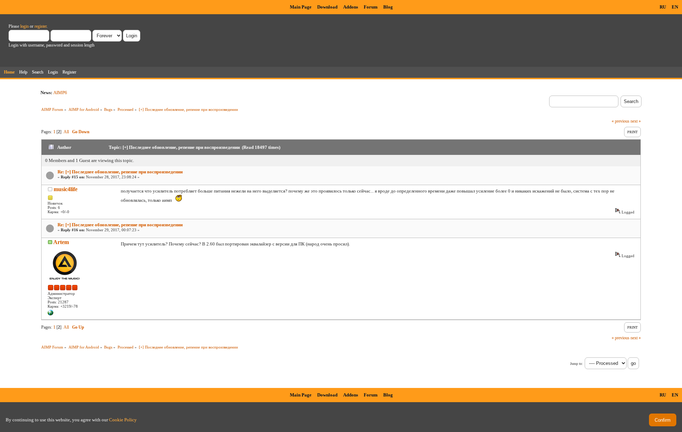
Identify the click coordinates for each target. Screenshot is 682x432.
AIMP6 (60, 92)
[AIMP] (50, 314)
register (40, 26)
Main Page (301, 7)
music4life (65, 189)
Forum (371, 7)
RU (663, 7)
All (66, 131)
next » (635, 121)
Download (327, 7)
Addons (350, 7)
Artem (61, 242)
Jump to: (576, 364)
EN (675, 7)
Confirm (663, 420)
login (24, 26)
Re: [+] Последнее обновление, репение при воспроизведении (120, 171)
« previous (620, 121)
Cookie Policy (123, 419)
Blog (388, 7)
